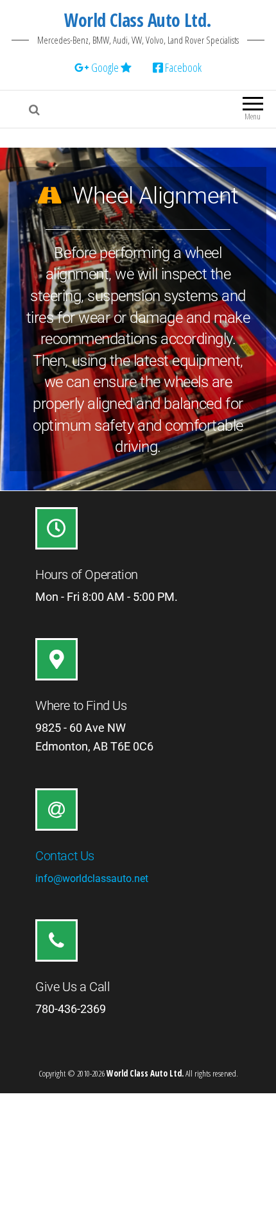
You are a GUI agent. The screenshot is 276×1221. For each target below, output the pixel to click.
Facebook (182, 67)
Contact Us (64, 855)
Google (105, 67)
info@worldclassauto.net (91, 878)
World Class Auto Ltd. (137, 20)
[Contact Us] (56, 809)
